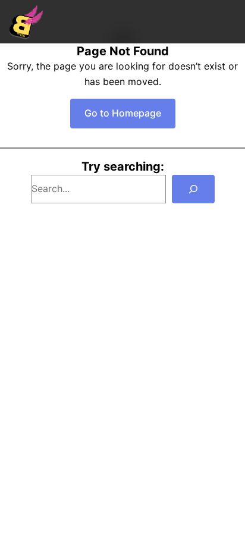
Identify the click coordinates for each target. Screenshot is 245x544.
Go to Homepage (122, 113)
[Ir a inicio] (26, 22)
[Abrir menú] (229, 22)
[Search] (193, 189)
